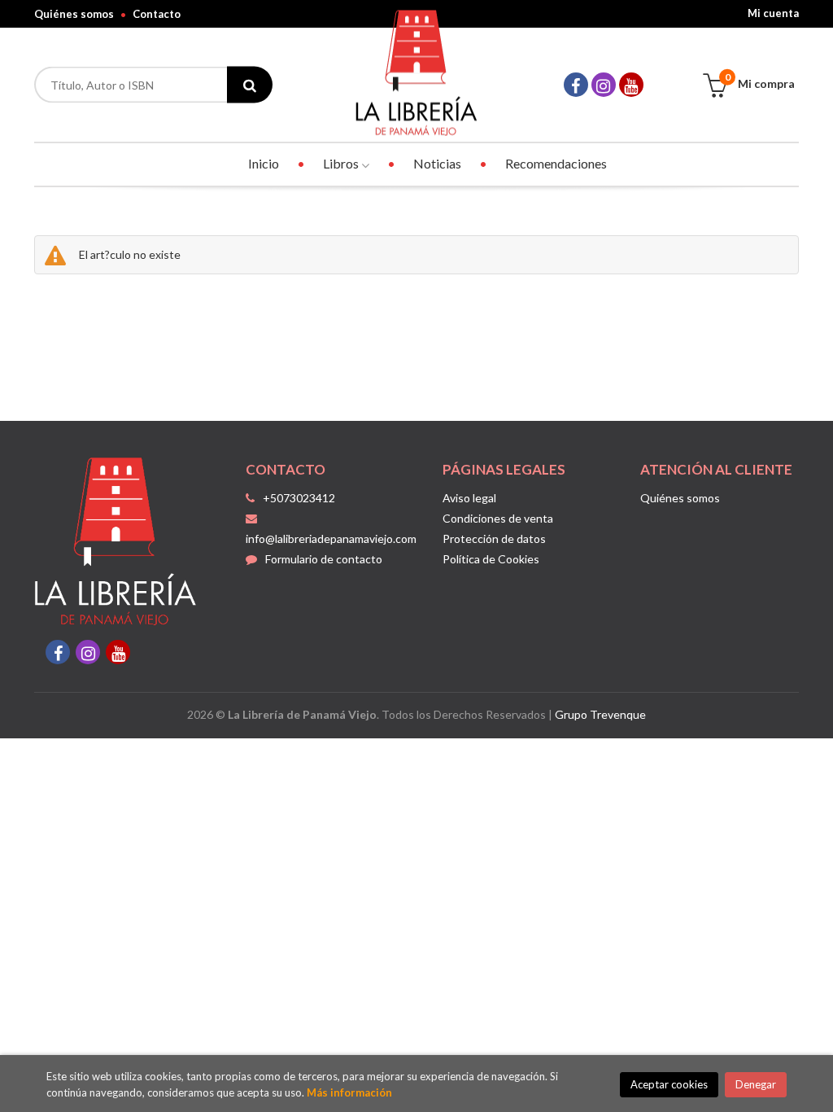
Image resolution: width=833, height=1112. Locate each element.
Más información (349, 1092)
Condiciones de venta (498, 518)
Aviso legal (469, 498)
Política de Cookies (491, 559)
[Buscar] (250, 85)
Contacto (157, 13)
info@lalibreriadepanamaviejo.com (331, 538)
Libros (342, 163)
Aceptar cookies (669, 1084)
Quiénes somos (74, 13)
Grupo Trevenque (600, 714)
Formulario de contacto (323, 559)
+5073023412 (299, 498)
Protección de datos (494, 538)
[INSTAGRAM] (603, 84)
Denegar (755, 1084)
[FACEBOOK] (576, 84)
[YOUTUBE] (631, 84)
